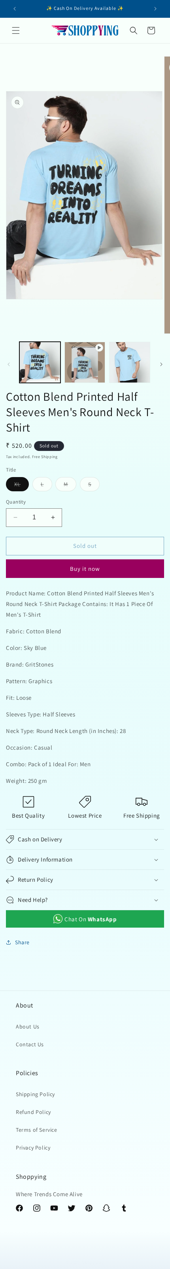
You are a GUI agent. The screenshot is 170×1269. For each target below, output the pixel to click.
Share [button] (22, 942)
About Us (28, 1026)
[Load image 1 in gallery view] (39, 362)
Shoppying (93, 1262)
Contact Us (30, 1044)
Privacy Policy (33, 1147)
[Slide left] (8, 364)
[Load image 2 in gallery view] (129, 362)
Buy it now (85, 568)
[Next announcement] (155, 8)
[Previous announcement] (14, 8)
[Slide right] (161, 364)
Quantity (16, 501)
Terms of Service (36, 1129)
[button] (16, 30)
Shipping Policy (35, 1094)
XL (21, 485)
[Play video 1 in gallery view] (85, 362)
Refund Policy (33, 1112)
